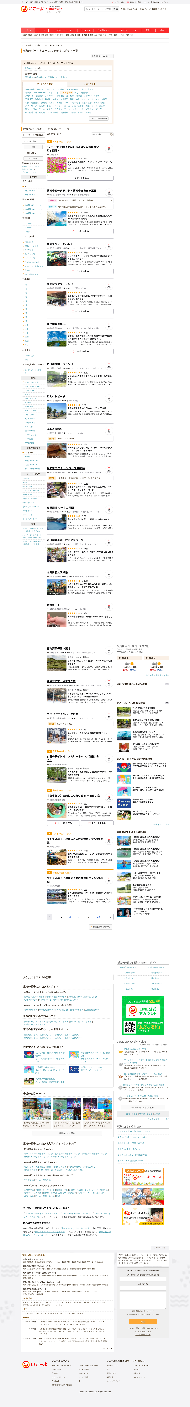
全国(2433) (29, 68)
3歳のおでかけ (156, 973)
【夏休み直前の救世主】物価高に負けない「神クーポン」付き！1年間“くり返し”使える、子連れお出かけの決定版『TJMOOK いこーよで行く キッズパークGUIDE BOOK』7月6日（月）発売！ (73, 1331)
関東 (42, 35)
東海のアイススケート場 (60, 1292)
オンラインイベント (63, 30)
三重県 (157, 1114)
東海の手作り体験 (43, 1269)
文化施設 (64, 99)
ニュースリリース (58, 1377)
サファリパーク (73, 89)
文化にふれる (89, 1167)
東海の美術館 (92, 1285)
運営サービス (112, 1373)
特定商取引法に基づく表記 (62, 1385)
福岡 (131, 35)
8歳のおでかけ (129, 989)
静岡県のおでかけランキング (94, 1154)
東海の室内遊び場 (48, 1285)
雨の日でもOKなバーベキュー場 (50, 1232)
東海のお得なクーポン (31, 1275)
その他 (89, 112)
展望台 (48, 99)
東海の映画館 (61, 1285)
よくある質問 (84, 1369)
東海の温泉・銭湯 (29, 1292)
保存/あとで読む (135, 2)
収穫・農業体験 (46, 1170)
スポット (28, 30)
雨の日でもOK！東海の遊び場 (131, 1143)
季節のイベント (28, 503)
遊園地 (40, 89)
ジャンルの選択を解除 (98, 118)
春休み (123, 9)
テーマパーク (50, 89)
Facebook (55, 1381)
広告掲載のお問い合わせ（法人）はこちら (143, 1314)
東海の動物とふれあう (59, 1269)
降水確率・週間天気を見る (157, 675)
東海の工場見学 (29, 1269)
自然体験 (26, 478)
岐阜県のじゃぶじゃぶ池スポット (38, 1035)
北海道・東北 (27, 35)
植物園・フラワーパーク (36, 92)
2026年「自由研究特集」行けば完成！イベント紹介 (33, 543)
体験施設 (39, 99)
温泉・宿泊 (78, 1170)
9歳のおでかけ (156, 989)
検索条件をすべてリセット (102, 56)
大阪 (96, 35)
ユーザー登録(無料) (151, 2)
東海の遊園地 (28, 1262)
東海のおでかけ (90, 997)
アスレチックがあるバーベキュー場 (41, 1213)
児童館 (52, 103)
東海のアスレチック (80, 1275)
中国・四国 (113, 35)
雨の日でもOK (132, 9)
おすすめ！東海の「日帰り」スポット (134, 1131)
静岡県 (142, 1114)
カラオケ (58, 109)
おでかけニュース (128, 30)
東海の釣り (67, 1262)
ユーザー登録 (28, 1313)
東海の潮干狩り (77, 1292)
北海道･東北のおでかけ (34, 997)
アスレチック (87, 99)
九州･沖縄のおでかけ (68, 999)
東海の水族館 (103, 1285)
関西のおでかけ (31, 999)
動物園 (61, 89)
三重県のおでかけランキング (63, 1156)
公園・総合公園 (32, 103)
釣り (76, 92)
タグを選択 (33, 158)
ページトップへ (161, 1248)
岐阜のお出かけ (46, 1010)
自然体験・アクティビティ (72, 112)
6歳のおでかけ (129, 984)
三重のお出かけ (92, 1010)
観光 (27, 109)
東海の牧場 (77, 1262)
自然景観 (84, 92)
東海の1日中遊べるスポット (130, 1149)
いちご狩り (50, 96)
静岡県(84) (63, 77)
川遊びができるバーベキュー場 (76, 1213)
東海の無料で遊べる (48, 1275)
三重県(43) (52, 77)
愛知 (72, 35)
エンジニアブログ (113, 1381)
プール (67, 103)
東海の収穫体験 (76, 1269)
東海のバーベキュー (53, 1262)
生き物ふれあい (28, 486)
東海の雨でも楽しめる (31, 1285)
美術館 (55, 99)
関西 (91, 35)
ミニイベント (28, 515)
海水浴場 (76, 103)
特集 (162, 30)
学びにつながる (75, 1167)
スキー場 (29, 106)
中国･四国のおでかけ (48, 999)
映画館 (44, 103)
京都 (100, 35)
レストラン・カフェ (61, 106)
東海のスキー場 (44, 1292)
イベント (41, 30)
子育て (148, 30)
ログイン (164, 2)
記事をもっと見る (67, 1133)
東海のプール (88, 1262)
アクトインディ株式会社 (135, 1361)
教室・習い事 (91, 106)
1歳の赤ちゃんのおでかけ (156, 967)
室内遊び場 (30, 89)
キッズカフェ (87, 109)
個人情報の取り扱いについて (143, 1311)
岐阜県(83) (41, 77)
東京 (46, 35)
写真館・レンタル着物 (48, 112)
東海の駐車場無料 (64, 1275)
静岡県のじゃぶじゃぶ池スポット (69, 1035)
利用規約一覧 (57, 1369)
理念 (108, 1369)
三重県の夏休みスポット (34, 1024)
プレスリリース (139, 1377)
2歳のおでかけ (129, 973)
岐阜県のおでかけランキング (67, 1154)
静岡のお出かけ (61, 1010)
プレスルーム (84, 1373)
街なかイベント (28, 511)
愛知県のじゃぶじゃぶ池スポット (38, 1038)
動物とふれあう (145, 9)
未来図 (136, 1369)
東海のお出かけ (31, 1010)
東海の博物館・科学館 (76, 1285)
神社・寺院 (75, 99)
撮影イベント (28, 495)
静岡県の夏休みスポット (57, 1021)
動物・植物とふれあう (56, 1167)
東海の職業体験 (89, 1269)
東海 (67, 35)
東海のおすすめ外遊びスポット (131, 1160)
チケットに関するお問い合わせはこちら (143, 1328)
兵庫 (104, 35)
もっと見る (106, 1348)
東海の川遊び (28, 1278)
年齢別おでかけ (104, 30)
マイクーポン (119, 2)
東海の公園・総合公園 (98, 1275)
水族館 (90, 89)
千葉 (57, 35)
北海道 (35, 35)
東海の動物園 (40, 1262)
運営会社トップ (112, 1366)
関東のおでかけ (75, 997)
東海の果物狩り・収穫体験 (33, 1294)
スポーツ (26, 482)
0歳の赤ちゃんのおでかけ (130, 967)
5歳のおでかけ (156, 978)
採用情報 (110, 1377)
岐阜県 (134, 1114)
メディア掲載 (84, 1377)
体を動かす (59, 1170)
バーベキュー (66, 92)
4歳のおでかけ (129, 978)
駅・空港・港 (31, 112)
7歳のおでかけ (156, 984)
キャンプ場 (53, 92)
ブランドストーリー (141, 1366)
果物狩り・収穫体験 (34, 96)
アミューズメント (72, 109)
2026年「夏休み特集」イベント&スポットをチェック (33, 530)
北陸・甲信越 (82, 35)
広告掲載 (55, 1373)
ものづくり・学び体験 (31, 507)
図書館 (59, 103)
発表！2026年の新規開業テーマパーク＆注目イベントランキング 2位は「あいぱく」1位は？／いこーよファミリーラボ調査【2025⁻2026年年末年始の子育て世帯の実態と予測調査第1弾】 (73, 1341)
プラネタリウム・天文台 (42, 109)
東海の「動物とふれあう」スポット (133, 1137)
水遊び (69, 1170)
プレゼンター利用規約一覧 (89, 1366)
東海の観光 (99, 1262)
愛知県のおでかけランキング (36, 1156)
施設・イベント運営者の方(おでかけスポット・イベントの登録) (60, 1313)
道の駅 (102, 106)
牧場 (84, 89)
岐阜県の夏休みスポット (34, 1021)
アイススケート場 (43, 106)
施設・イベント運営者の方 (62, 1366)
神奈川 (51, 35)
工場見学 (29, 99)
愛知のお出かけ (76, 1010)
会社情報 (137, 1373)
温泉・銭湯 (87, 103)
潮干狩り (70, 96)
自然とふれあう (31, 1170)
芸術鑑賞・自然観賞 (30, 499)
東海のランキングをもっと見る (143, 1108)
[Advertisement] (80, 637)
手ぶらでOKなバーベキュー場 (75, 1228)
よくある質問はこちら (143, 1331)
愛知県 (149, 1114)
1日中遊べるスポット (161, 9)
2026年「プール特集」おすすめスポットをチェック (33, 536)
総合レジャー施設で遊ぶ (34, 1167)
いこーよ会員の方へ (142, 1335)
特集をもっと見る (161, 824)
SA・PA (98, 109)
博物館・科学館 (83, 96)
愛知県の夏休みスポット (81, 1021)
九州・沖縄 (125, 35)
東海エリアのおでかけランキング (38, 1154)
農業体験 (60, 96)
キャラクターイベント (31, 519)
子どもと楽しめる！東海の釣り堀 (132, 1155)
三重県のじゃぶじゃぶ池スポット (69, 1038)
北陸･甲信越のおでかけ (56, 997)
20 (98, 917)
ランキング (85, 30)
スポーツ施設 (101, 99)
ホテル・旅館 (99, 103)
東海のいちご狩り (91, 1292)
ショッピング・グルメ (31, 491)
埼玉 (61, 35)
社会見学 (95, 96)
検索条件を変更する (102, 927)
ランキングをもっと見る (158, 1119)
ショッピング (78, 106)
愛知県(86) (30, 77)
